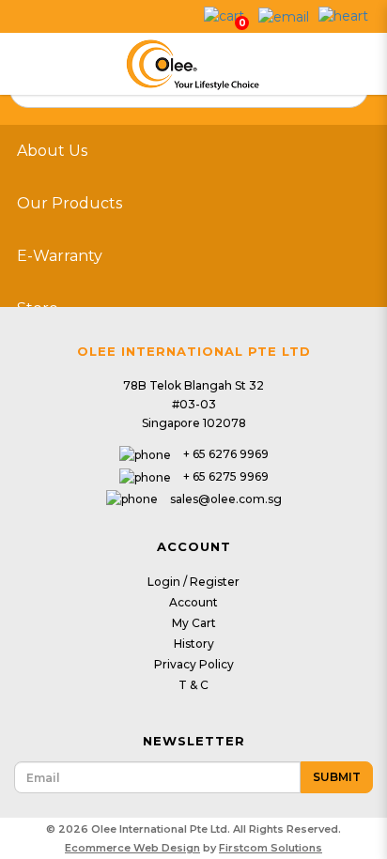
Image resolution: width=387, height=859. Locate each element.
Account (193, 602)
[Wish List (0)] (343, 15)
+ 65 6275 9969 (226, 476)
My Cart (194, 623)
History (194, 644)
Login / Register (193, 582)
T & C (193, 685)
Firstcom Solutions (270, 847)
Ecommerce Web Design (132, 847)
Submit (337, 777)
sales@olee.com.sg (226, 499)
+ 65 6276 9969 (226, 454)
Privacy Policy (194, 664)
